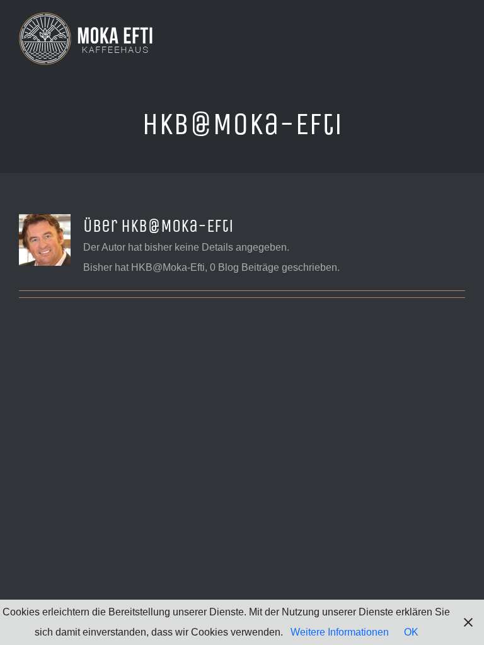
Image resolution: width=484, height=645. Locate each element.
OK (411, 632)
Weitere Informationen (340, 632)
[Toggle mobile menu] (460, 38)
